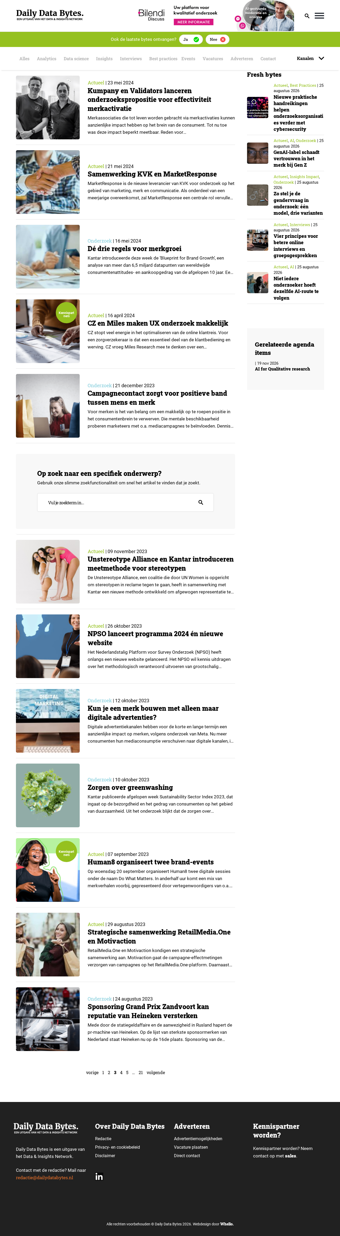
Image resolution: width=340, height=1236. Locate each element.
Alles (24, 58)
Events (188, 58)
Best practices (163, 58)
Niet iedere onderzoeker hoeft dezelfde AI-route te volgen (296, 288)
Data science (76, 58)
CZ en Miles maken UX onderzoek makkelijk (158, 323)
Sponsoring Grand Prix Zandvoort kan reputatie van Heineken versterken (148, 1011)
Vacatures (213, 58)
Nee (213, 39)
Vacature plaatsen (191, 1147)
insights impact (304, 176)
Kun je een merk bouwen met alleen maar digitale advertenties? (153, 713)
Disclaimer (105, 1155)
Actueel (96, 82)
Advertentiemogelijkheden (198, 1138)
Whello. (227, 1223)
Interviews (131, 58)
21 (141, 1072)
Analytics (46, 58)
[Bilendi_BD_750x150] (214, 29)
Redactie (103, 1138)
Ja (185, 39)
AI (292, 140)
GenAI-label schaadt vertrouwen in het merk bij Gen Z (296, 158)
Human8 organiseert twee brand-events (151, 862)
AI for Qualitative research (282, 369)
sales (290, 1156)
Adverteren (242, 58)
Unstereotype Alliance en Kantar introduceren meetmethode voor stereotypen (161, 563)
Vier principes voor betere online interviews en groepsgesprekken (296, 246)
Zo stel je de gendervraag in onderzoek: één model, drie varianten (298, 203)
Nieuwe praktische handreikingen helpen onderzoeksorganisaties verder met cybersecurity (298, 113)
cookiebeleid (128, 1147)
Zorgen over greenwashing (130, 787)
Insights (104, 58)
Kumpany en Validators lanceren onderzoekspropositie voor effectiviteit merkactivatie (149, 99)
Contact (268, 58)
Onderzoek (100, 241)
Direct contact (187, 1155)
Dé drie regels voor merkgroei (134, 248)
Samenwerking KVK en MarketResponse (153, 174)
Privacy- (102, 1147)
